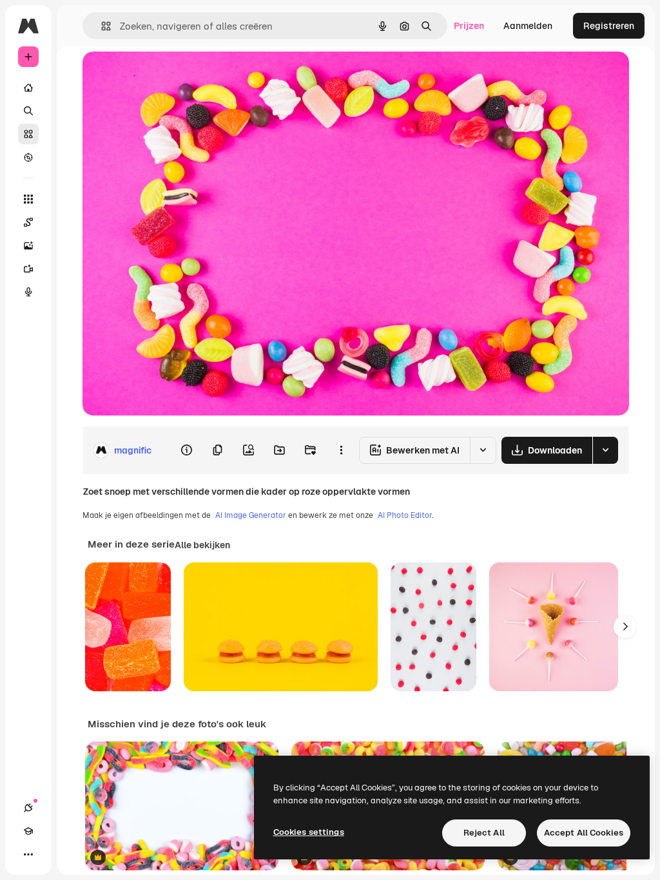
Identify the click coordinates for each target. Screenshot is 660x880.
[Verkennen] (28, 157)
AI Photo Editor (405, 515)
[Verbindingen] (28, 808)
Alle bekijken (202, 545)
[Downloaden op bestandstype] (605, 450)
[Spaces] (28, 222)
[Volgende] (625, 626)
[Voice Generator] (28, 292)
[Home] (28, 87)
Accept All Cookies (583, 832)
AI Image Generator (250, 515)
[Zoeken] (28, 110)
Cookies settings (308, 832)
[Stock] (28, 134)
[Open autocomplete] (101, 26)
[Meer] (28, 854)
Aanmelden (527, 26)
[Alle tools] (28, 199)
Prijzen (469, 26)
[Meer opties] (341, 450)
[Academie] (28, 831)
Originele (167, 76)
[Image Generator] (28, 245)
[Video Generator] (28, 268)
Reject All (484, 832)
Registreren (608, 26)
